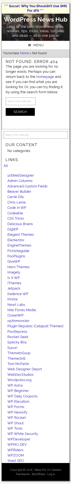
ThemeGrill (16, 358)
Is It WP (13, 278)
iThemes (14, 283)
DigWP (12, 229)
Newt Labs (16, 305)
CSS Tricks (15, 218)
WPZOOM (15, 455)
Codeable (15, 213)
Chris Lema (16, 202)
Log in (51, 474)
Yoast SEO (15, 461)
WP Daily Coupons (22, 396)
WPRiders (15, 450)
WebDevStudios (20, 375)
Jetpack (13, 288)
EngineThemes (19, 245)
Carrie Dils (15, 197)
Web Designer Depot (24, 369)
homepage (45, 77)
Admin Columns (20, 181)
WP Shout (15, 423)
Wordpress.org (19, 380)
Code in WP (16, 208)
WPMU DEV (17, 444)
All (6, 166)
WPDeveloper (18, 439)
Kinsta (12, 299)
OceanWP (15, 315)
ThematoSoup (18, 353)
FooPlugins (16, 256)
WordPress (38, 474)
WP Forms (15, 407)
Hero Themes (18, 267)
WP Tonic (15, 428)
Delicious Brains (20, 224)
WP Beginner (18, 391)
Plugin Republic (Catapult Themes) (35, 326)
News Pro (40, 469)
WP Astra (15, 385)
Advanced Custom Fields (27, 186)
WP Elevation (18, 401)
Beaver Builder (19, 191)
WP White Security (22, 434)
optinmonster (18, 321)
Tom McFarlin (18, 364)
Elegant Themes (20, 235)
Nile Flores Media (21, 310)
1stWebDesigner (20, 175)
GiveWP (13, 261)
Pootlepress (17, 332)
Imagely (13, 272)
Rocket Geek (17, 337)
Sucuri (12, 348)
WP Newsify (17, 412)
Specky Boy (17, 342)
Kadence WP (17, 294)
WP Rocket (16, 418)
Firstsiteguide (18, 251)
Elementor (15, 240)
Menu (38, 45)
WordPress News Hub (35, 19)
